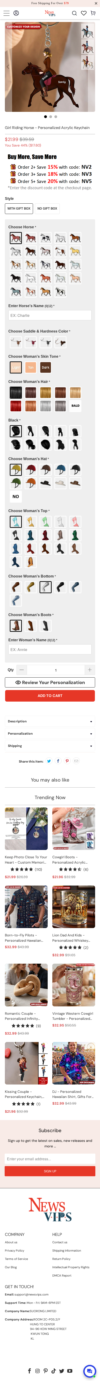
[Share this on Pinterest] (67, 760)
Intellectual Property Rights (71, 1267)
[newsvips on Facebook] (29, 1371)
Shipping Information (66, 1251)
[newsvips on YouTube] (70, 1371)
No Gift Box (47, 208)
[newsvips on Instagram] (37, 1371)
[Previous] (8, 67)
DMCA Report (61, 1275)
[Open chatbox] (89, 1371)
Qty (11, 670)
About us (11, 1242)
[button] (50, 227)
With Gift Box (18, 208)
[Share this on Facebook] (58, 760)
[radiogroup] (50, 264)
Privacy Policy (14, 1251)
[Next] (91, 67)
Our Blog (11, 1267)
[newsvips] (50, 13)
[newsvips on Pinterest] (45, 1371)
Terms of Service (16, 1259)
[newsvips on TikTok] (53, 1371)
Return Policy (61, 1259)
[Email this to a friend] (76, 760)
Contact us (59, 1242)
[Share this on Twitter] (49, 760)
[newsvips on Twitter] (61, 1371)
